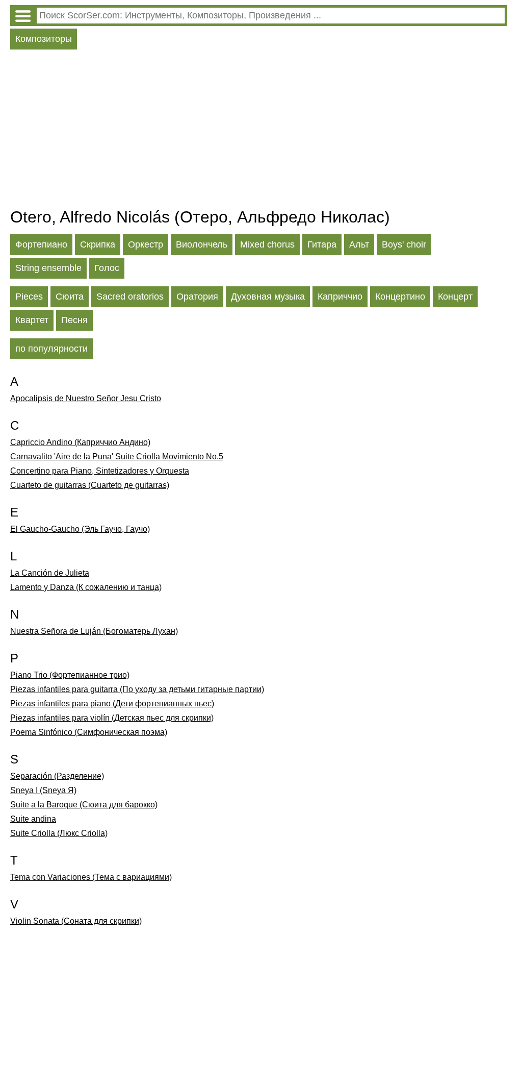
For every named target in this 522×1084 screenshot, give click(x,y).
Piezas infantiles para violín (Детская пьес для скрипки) (112, 717)
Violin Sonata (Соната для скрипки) (76, 921)
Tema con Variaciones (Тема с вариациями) (91, 877)
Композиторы (43, 39)
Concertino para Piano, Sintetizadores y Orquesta (99, 470)
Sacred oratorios (130, 296)
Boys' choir (404, 244)
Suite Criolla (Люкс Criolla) (59, 833)
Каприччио (340, 296)
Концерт (455, 296)
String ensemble (48, 268)
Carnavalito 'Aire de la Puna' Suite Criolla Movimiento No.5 (116, 456)
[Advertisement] (258, 131)
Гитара (321, 244)
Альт (359, 244)
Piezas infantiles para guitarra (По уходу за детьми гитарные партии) (137, 689)
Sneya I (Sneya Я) (43, 790)
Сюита (70, 296)
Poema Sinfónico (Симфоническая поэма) (88, 732)
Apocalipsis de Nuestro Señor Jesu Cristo (85, 398)
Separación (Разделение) (57, 776)
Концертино (400, 296)
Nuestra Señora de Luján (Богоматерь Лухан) (94, 631)
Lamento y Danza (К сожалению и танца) (86, 587)
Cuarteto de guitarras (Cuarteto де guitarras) (89, 485)
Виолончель (201, 244)
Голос (106, 268)
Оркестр (145, 244)
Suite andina (33, 819)
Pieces (29, 296)
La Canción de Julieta (49, 573)
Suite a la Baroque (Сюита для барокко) (84, 804)
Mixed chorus (267, 244)
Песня (74, 320)
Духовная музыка (268, 296)
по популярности (51, 348)
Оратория (197, 296)
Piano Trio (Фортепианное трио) (69, 675)
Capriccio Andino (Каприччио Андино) (80, 442)
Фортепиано (41, 244)
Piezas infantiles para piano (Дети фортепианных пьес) (112, 703)
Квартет (31, 320)
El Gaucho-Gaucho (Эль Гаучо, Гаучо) (80, 529)
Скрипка (97, 244)
